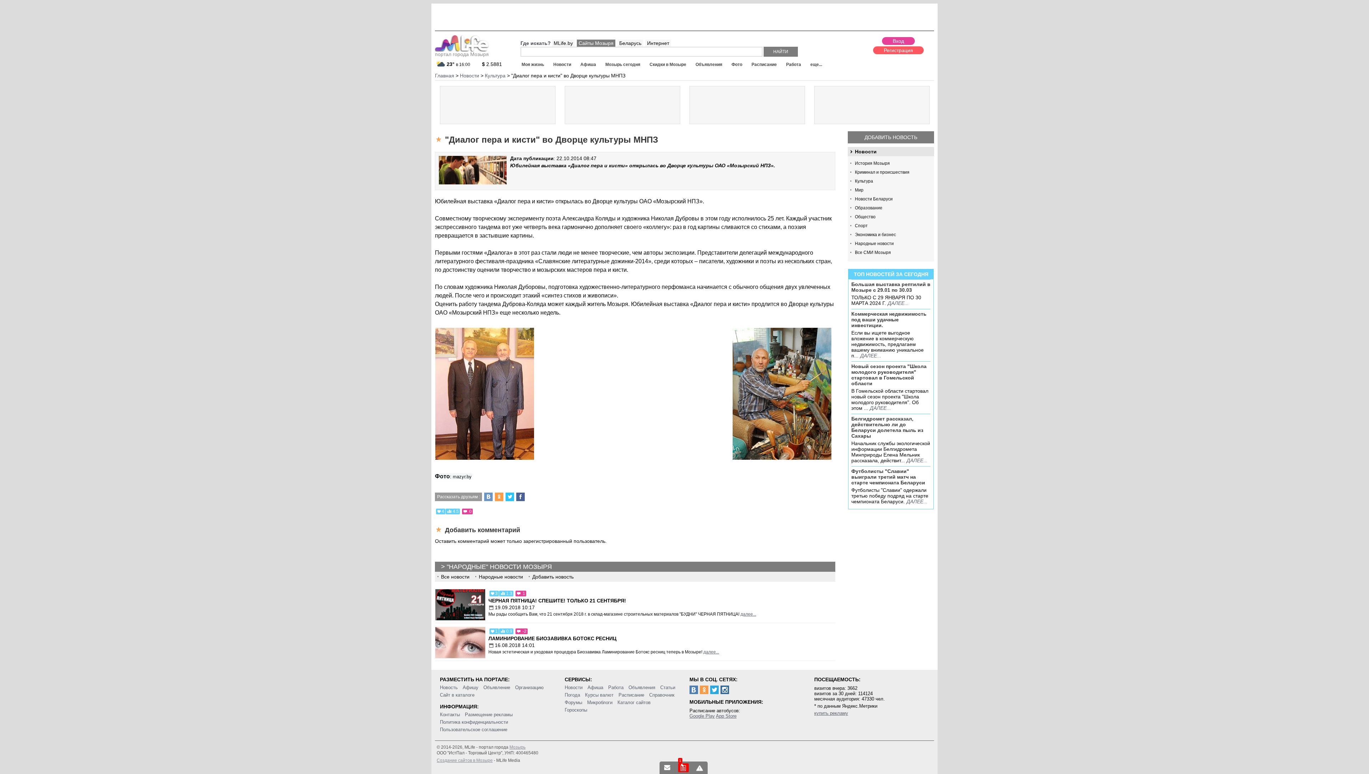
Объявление (496, 687)
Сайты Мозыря (596, 43)
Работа (793, 64)
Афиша (588, 64)
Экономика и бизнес (875, 234)
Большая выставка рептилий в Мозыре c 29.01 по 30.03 (890, 287)
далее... (898, 303)
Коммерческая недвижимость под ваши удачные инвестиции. (889, 319)
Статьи (667, 687)
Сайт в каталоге (457, 695)
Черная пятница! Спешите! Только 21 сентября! (557, 601)
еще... (816, 64)
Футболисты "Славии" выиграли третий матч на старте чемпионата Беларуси (888, 476)
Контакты (450, 714)
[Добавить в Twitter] (510, 497)
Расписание (764, 64)
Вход (898, 41)
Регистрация (898, 50)
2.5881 (492, 64)
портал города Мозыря (462, 54)
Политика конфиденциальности (474, 722)
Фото (737, 64)
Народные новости (874, 243)
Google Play (702, 716)
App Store (726, 716)
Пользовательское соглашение (473, 729)
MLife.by (563, 43)
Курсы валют (599, 695)
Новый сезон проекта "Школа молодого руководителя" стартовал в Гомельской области (889, 374)
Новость (449, 687)
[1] (683, 767)
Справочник (662, 695)
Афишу (470, 687)
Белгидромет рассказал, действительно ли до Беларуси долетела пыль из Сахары (887, 427)
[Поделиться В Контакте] (488, 497)
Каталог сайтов (634, 702)
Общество (865, 216)
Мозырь (517, 747)
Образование (868, 207)
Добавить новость (891, 137)
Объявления (709, 64)
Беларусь (630, 43)
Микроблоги (599, 702)
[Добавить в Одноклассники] (499, 497)
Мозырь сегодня (622, 64)
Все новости (455, 577)
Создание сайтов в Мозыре (465, 760)
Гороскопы (576, 710)
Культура (864, 181)
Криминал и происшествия (882, 172)
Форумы (573, 702)
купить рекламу (831, 713)
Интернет (658, 43)
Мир (859, 190)
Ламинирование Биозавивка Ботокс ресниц (552, 638)
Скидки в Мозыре (668, 64)
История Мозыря (872, 163)
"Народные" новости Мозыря (499, 566)
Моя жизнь (533, 64)
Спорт (861, 225)
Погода (572, 695)
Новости (562, 64)
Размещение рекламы (489, 714)
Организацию (529, 687)
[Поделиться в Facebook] (520, 497)
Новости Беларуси (874, 199)
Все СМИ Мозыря (873, 252)
